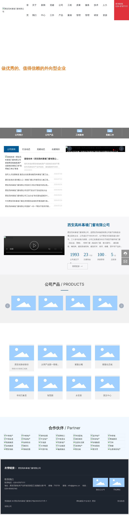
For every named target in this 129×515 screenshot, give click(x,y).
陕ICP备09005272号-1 (37, 501)
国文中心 (107, 395)
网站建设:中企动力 (83, 501)
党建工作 (110, 135)
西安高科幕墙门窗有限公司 (29, 468)
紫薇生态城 (107, 364)
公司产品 (49, 135)
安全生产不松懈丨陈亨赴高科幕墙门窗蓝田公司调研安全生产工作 (92, 152)
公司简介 (19, 135)
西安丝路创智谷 (22, 364)
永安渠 (79, 395)
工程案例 (80, 135)
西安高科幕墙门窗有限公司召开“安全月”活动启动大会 (26, 190)
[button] (4, 70)
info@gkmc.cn (74, 485)
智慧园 (50, 395)
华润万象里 (22, 395)
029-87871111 (121, 6)
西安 (94, 501)
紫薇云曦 (79, 364)
